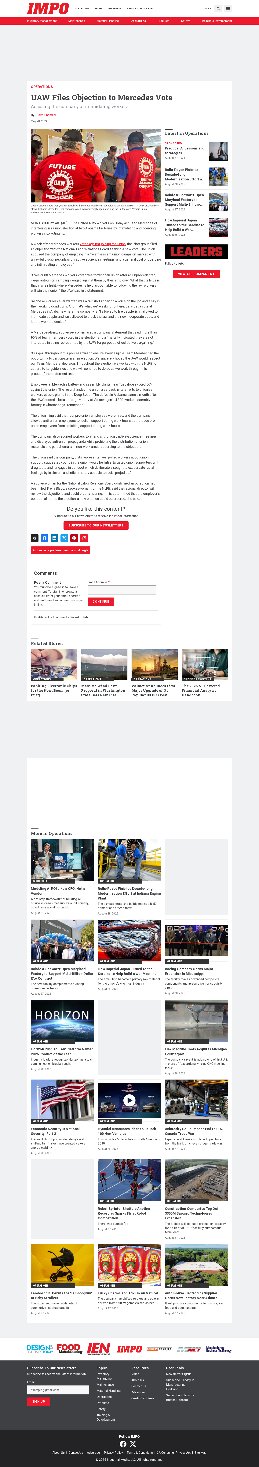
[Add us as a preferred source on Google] (84, 538)
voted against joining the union (103, 244)
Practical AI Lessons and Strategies (185, 150)
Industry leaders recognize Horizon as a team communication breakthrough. (62, 1061)
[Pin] (74, 538)
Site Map (200, 1452)
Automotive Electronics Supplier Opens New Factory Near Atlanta (191, 1295)
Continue (101, 601)
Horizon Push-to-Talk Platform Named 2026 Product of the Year (62, 1051)
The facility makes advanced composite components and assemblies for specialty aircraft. (194, 983)
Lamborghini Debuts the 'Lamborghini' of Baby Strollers (61, 1295)
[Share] (44, 538)
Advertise (93, 1452)
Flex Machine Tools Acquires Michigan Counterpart (196, 1051)
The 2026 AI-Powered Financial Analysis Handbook (201, 690)
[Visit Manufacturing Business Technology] (219, 1349)
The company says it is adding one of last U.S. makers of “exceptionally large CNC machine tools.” (196, 1064)
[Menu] (228, 8)
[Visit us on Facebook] (123, 1444)
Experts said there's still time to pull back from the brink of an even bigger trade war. (194, 1141)
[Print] (34, 538)
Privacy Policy (113, 1452)
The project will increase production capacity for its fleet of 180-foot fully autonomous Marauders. (195, 1228)
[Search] (218, 8)
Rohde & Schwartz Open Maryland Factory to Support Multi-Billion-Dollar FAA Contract (184, 200)
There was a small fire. (113, 1224)
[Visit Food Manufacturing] (70, 1349)
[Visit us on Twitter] (133, 1444)
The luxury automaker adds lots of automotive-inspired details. (54, 1305)
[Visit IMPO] (129, 1349)
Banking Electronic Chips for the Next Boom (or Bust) (54, 690)
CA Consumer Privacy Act (174, 1452)
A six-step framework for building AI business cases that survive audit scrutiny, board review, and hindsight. (60, 903)
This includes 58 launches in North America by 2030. (129, 1141)
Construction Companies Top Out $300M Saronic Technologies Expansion (192, 1213)
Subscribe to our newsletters (96, 525)
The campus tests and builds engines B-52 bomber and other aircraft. (127, 906)
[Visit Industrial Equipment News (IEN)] (98, 1349)
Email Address (99, 582)
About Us (59, 1452)
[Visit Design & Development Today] (40, 1349)
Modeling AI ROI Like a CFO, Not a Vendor (58, 891)
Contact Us (76, 1452)
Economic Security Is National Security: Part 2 (55, 1131)
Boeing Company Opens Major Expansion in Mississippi (189, 971)
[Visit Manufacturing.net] (189, 1349)
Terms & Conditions (140, 1452)
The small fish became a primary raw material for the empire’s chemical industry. (129, 981)
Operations (42, 87)
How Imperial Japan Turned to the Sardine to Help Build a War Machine (185, 225)
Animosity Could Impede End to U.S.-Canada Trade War (194, 1131)
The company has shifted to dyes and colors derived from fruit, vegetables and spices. (128, 1301)
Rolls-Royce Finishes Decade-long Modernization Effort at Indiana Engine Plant (184, 175)
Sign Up (38, 1401)
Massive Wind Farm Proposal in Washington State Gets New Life (103, 690)
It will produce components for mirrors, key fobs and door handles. (194, 1305)
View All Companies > (196, 274)
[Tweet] (64, 538)
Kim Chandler (47, 115)
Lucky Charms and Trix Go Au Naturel (128, 1293)
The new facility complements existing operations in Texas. (57, 986)
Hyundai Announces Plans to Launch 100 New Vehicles (127, 1131)
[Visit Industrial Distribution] (159, 1349)
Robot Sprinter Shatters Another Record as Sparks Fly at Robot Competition (124, 1213)
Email (31, 1382)
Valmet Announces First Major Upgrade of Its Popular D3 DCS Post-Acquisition (153, 690)
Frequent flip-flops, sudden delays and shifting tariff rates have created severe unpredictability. (58, 1143)
